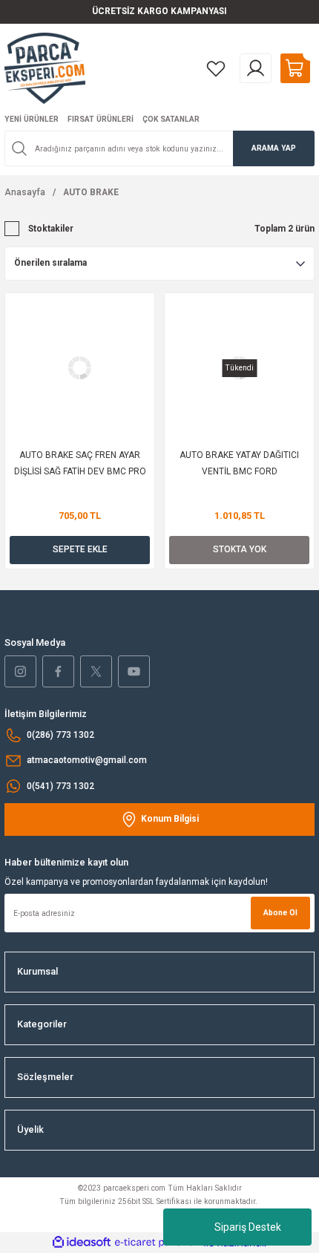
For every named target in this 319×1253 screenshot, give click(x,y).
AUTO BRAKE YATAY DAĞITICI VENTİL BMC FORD (239, 463)
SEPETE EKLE (80, 549)
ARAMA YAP (273, 148)
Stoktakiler (50, 228)
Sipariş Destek (247, 1227)
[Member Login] (256, 68)
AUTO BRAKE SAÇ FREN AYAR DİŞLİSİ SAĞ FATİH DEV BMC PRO (80, 463)
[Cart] (295, 68)
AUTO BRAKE (91, 192)
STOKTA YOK (239, 549)
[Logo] (44, 68)
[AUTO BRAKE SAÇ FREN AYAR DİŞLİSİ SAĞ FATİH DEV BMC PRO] (79, 367)
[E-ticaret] (157, 1243)
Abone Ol (280, 913)
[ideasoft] (81, 1242)
